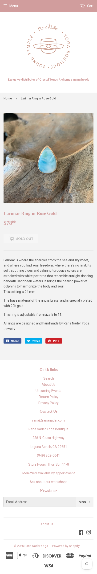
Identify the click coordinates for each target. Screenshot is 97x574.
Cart (89, 6)
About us (46, 524)
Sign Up (84, 502)
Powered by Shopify (66, 546)
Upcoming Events (48, 391)
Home (8, 98)
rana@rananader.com (48, 420)
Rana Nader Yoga (36, 546)
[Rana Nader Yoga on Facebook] (80, 533)
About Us (48, 384)
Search (48, 378)
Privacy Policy (48, 403)
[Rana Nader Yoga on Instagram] (88, 533)
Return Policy (48, 397)
